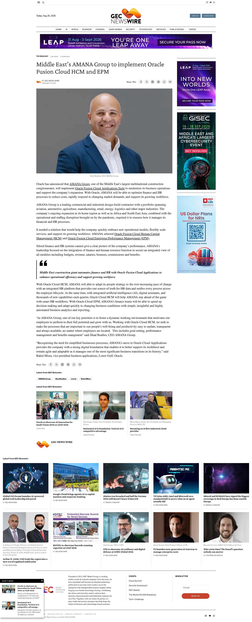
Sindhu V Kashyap (113, 502)
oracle (73, 379)
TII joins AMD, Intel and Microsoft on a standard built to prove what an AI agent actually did (174, 499)
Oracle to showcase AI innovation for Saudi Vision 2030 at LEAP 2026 (54, 423)
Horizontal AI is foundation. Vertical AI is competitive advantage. (103, 429)
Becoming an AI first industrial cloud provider (148, 429)
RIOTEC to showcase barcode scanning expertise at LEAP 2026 (72, 546)
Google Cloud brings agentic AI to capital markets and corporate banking (74, 495)
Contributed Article (214, 555)
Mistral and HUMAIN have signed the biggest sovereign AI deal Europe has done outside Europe (226, 499)
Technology (42, 56)
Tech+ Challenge (136, 599)
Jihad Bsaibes (60, 379)
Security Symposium (138, 585)
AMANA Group (80, 184)
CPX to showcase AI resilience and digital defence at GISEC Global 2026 (124, 550)
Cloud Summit (135, 581)
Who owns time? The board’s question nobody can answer (223, 550)
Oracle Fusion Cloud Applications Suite (100, 188)
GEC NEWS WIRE (52, 81)
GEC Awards (134, 590)
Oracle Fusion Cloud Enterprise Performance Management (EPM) (108, 238)
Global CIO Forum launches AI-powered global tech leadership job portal (23, 497)
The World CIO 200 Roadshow (142, 595)
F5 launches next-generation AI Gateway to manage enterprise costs (175, 550)
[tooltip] (207, 2)
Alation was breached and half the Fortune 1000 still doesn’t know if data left (124, 497)
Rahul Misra (86, 379)
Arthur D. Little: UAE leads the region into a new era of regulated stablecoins (25, 560)
